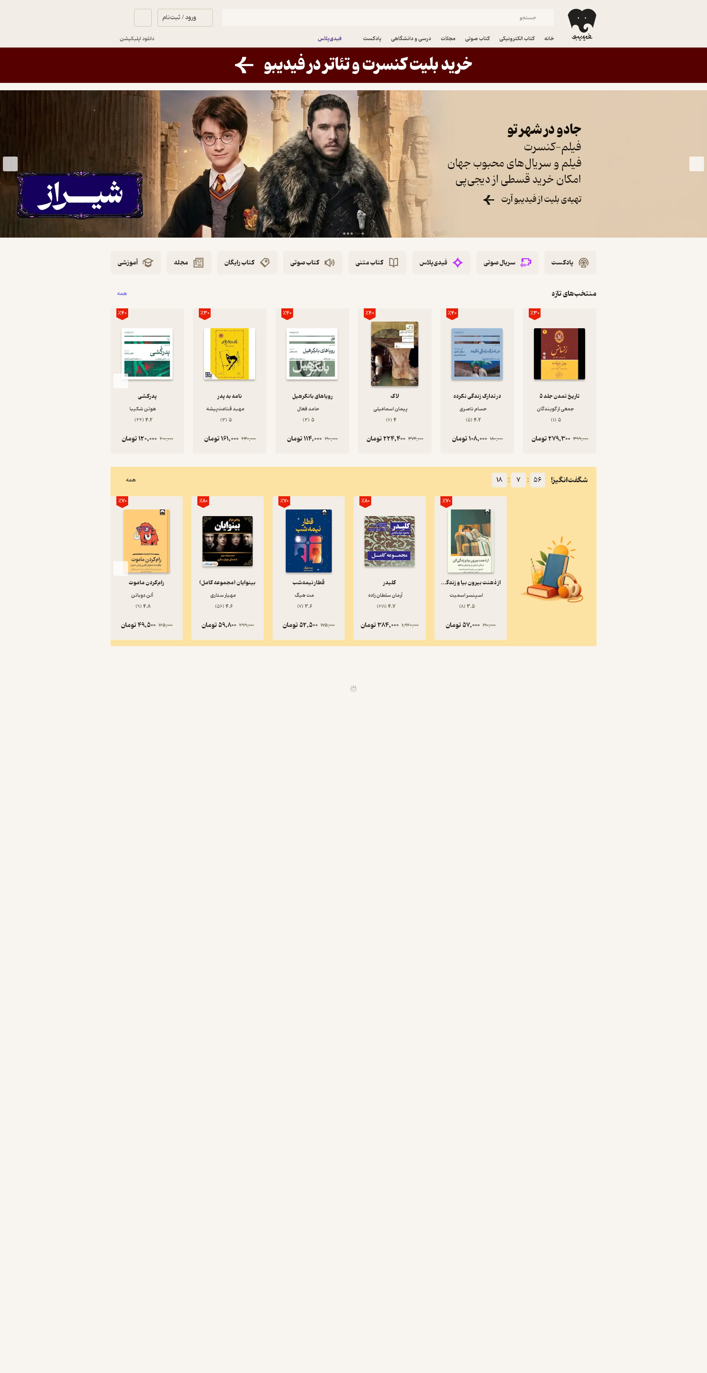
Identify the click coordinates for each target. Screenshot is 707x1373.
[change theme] (119, 18)
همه (122, 294)
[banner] (353, 65)
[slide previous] (696, 164)
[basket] (143, 18)
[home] (581, 25)
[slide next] (10, 164)
